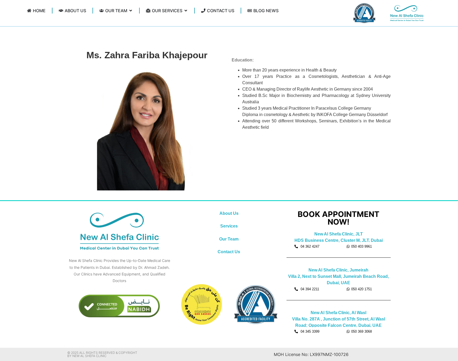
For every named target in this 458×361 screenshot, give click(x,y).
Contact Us (229, 251)
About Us (229, 213)
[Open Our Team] (131, 10)
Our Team (229, 239)
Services (229, 226)
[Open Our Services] (186, 10)
